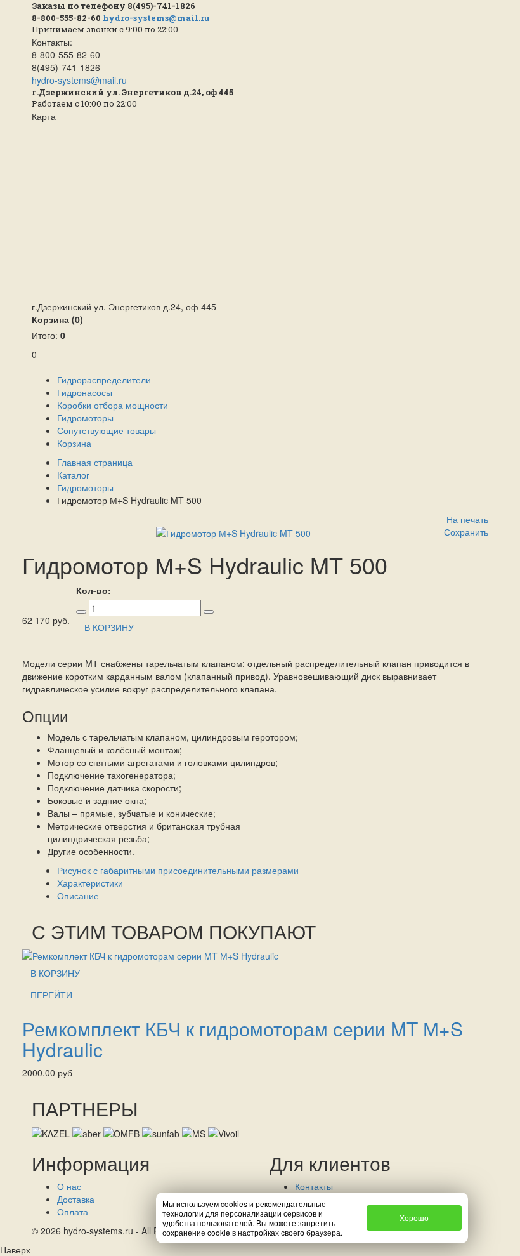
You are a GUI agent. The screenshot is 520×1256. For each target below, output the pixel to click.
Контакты (314, 1186)
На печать (467, 519)
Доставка (75, 1199)
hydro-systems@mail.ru (156, 17)
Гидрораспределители (104, 379)
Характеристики (90, 882)
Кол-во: (93, 590)
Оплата (72, 1211)
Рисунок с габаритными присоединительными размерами (178, 870)
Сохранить (466, 532)
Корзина (57, 319)
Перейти (51, 994)
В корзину (55, 973)
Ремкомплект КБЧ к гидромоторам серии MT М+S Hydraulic (242, 1039)
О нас (69, 1186)
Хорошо (414, 1217)
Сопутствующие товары (106, 430)
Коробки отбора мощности (112, 405)
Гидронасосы (84, 392)
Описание (78, 895)
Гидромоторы (85, 417)
